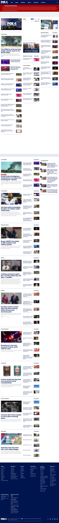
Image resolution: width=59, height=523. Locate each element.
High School (23, 477)
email (57, 519)
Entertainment (5, 329)
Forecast (12, 468)
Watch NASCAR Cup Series (14, 503)
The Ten (41, 470)
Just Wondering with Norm (44, 486)
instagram (52, 519)
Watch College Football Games (14, 499)
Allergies (12, 470)
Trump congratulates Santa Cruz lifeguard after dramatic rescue (28, 426)
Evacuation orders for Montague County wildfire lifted (28, 213)
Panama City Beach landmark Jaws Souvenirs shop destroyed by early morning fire (46, 73)
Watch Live (42, 469)
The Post (42, 472)
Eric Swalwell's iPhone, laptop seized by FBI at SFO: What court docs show (28, 322)
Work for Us (52, 476)
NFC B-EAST (42, 483)
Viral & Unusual (5, 398)
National (2, 470)
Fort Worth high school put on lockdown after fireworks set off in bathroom (7, 130)
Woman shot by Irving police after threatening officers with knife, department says (15, 68)
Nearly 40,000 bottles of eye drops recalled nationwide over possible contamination (27, 381)
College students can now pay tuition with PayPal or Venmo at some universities (27, 393)
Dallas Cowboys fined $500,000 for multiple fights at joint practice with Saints (28, 274)
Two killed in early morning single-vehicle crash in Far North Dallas (11, 50)
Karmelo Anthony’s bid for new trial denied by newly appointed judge (7, 79)
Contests (51, 482)
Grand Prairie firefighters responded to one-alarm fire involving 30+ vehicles (11, 178)
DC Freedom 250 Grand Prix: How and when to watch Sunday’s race (46, 67)
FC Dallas (22, 473)
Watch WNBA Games (15, 511)
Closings (12, 469)
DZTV (41, 484)
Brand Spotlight (53, 484)
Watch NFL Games (14, 497)
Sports (2, 257)
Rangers (22, 469)
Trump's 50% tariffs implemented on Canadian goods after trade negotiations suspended (28, 303)
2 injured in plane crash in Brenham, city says (27, 195)
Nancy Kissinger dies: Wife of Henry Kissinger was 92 (28, 317)
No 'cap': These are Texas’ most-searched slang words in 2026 (27, 414)
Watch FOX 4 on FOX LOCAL (29, 43)
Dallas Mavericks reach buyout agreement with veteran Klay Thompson (27, 262)
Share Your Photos (14, 478)
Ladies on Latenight (44, 476)
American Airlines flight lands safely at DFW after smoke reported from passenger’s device (8, 105)
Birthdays (32, 469)
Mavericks (22, 470)
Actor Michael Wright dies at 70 (28, 338)
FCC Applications (53, 480)
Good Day (3, 431)
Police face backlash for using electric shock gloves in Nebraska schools (46, 83)
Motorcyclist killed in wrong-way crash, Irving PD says (7, 100)
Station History (53, 471)
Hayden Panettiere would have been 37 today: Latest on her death (28, 350)
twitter (50, 519)
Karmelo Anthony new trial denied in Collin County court (28, 73)
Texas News (4, 191)
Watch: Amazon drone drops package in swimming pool (27, 387)
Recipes (31, 470)
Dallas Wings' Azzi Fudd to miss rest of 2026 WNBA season (28, 285)
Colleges (22, 476)
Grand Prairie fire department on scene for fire (27, 68)
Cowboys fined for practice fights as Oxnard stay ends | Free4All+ (28, 267)
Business (2, 477)
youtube (55, 519)
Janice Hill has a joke (27, 450)
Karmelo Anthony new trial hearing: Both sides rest (28, 99)
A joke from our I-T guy (27, 444)
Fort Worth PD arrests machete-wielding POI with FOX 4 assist (27, 79)
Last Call (41, 474)
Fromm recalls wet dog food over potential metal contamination (46, 36)
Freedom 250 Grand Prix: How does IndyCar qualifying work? (46, 78)
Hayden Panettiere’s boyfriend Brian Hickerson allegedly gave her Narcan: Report (28, 344)
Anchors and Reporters (52, 470)
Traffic (31, 472)
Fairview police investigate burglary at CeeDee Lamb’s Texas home (11, 208)
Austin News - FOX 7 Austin (5, 499)
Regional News (5, 494)
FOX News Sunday (4, 480)
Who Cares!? (42, 480)
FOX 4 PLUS (52, 481)
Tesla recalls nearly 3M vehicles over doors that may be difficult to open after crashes (46, 57)
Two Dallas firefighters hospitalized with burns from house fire (7, 74)
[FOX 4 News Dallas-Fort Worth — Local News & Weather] (5, 2)
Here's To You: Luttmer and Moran (27, 89)
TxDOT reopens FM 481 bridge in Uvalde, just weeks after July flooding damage (27, 201)
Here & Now (42, 491)
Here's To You (43, 489)
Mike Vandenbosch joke (27, 439)
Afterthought (42, 481)
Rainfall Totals (13, 473)
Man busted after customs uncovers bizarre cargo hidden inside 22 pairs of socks (28, 420)
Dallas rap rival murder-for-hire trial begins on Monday (7, 120)
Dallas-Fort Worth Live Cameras (14, 477)
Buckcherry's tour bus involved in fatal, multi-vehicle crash (45, 62)
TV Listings (52, 477)
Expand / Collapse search (57, 2)
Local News (4, 159)
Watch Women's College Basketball (14, 509)
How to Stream (53, 474)
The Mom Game (43, 488)
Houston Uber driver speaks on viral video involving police (11, 416)
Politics (3, 290)
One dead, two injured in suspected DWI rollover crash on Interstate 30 (15, 60)
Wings (22, 474)
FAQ (51, 473)
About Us (52, 466)
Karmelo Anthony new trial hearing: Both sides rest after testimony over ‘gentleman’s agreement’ (52, 180)
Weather (13, 466)
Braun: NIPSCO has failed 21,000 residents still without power (46, 46)
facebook (48, 519)
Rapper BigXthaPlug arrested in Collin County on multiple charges (8, 89)
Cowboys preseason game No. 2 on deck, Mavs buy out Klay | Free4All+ (28, 84)
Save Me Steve (33, 476)
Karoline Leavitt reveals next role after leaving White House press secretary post (46, 41)
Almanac (12, 472)
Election (2, 473)
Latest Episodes (42, 467)
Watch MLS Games (14, 512)
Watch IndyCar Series (15, 505)
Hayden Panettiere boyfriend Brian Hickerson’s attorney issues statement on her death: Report (28, 357)
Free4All (41, 473)
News (2, 466)
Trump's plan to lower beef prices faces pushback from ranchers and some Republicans (46, 52)
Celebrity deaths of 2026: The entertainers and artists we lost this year (27, 252)
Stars (21, 472)
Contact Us (52, 468)
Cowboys (22, 468)
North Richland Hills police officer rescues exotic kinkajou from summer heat (8, 110)
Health (2, 479)
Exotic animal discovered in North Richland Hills (27, 94)
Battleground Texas (44, 477)
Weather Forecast (27, 56)
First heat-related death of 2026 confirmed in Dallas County (7, 125)
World (2, 472)
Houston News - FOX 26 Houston (5, 497)
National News (44, 32)
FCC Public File (52, 478)
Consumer (3, 363)
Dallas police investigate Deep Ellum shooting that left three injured (7, 84)
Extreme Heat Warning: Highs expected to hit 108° (6, 94)
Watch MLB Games (14, 501)
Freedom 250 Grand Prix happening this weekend (27, 435)
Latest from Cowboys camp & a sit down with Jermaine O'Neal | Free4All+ (28, 279)
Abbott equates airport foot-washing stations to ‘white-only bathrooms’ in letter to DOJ (27, 310)
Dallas (24, 19)
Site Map (51, 485)
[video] (36, 59)
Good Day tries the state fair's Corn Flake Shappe (10, 448)
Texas (2, 469)
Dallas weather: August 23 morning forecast (27, 59)
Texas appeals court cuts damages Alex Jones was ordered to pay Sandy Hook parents (27, 207)
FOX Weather (13, 474)
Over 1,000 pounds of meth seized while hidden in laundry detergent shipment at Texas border (28, 219)
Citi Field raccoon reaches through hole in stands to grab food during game (28, 408)
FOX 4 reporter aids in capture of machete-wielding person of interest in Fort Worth (7, 115)
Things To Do (33, 474)
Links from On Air (33, 468)
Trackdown (42, 479)
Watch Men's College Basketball (15, 507)
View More (36, 56)
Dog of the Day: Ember (27, 455)
